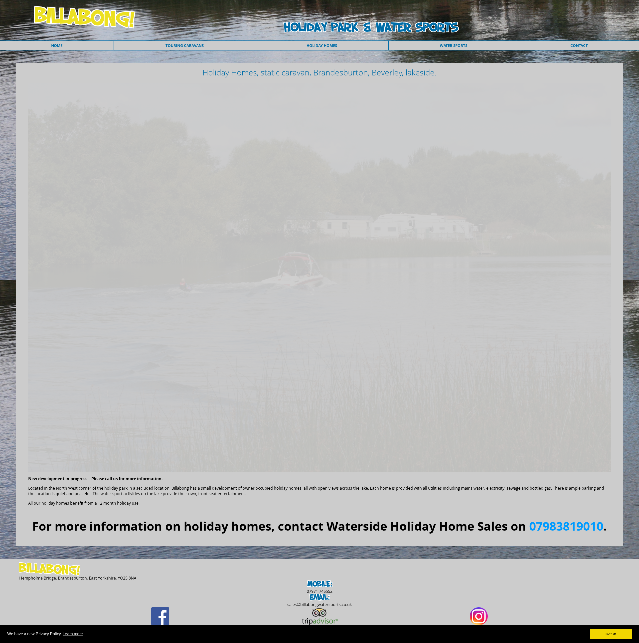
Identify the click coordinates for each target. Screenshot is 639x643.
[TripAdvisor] (319, 624)
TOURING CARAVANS (184, 45)
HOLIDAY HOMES (322, 45)
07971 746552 (319, 591)
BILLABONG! (84, 17)
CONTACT (579, 45)
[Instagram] (479, 624)
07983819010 (566, 526)
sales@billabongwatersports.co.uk (319, 604)
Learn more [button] (73, 634)
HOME (56, 45)
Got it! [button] (611, 634)
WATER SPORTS (453, 45)
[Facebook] (160, 624)
